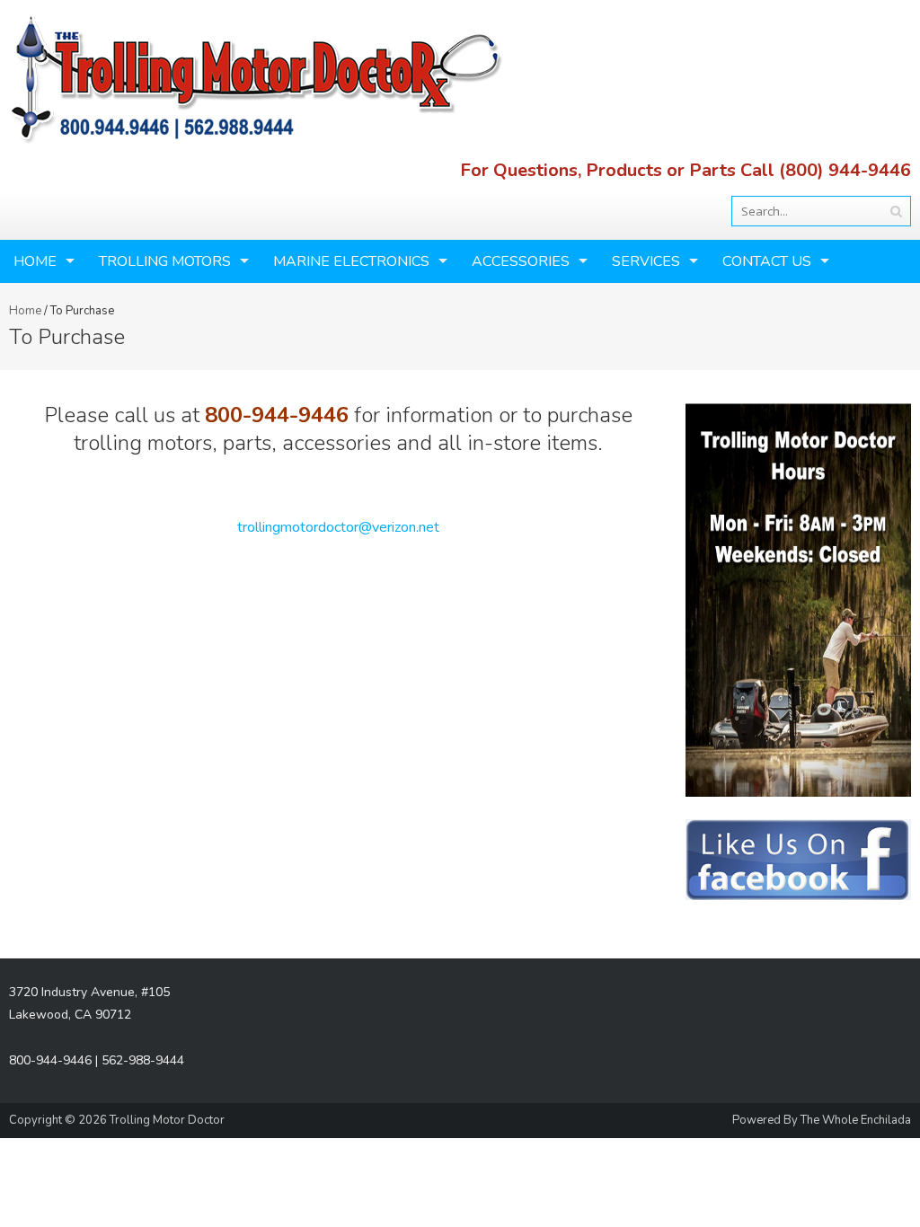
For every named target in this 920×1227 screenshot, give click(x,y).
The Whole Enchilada (856, 1120)
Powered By (766, 1120)
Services (646, 261)
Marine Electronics (351, 261)
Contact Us (766, 261)
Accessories (521, 261)
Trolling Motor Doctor (167, 1120)
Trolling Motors (165, 261)
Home (35, 261)
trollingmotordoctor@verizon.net (338, 527)
